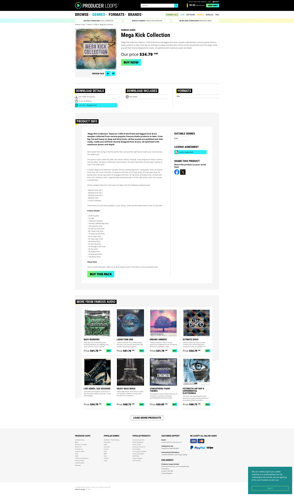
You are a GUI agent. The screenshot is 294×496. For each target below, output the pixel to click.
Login (209, 2)
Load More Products (147, 417)
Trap (105, 461)
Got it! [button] (270, 488)
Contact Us (78, 449)
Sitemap (78, 465)
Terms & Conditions (81, 458)
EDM (176, 138)
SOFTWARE (190, 15)
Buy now (131, 62)
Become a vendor (81, 444)
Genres (98, 14)
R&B (105, 454)
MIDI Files (136, 456)
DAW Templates (138, 442)
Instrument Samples (139, 451)
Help (198, 2)
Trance (106, 458)
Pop (105, 451)
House (106, 449)
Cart (213, 5)
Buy (108, 351)
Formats (116, 14)
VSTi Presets (137, 461)
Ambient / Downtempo (112, 440)
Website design (80, 489)
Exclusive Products (139, 447)
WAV (178, 96)
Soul (105, 456)
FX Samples (136, 449)
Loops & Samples (138, 454)
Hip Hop (107, 447)
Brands (134, 14)
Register (203, 2)
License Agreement (186, 152)
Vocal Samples (137, 458)
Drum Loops (137, 444)
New (182, 15)
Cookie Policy (79, 463)
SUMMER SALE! (172, 15)
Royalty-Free (92, 105)
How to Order (79, 451)
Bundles (209, 15)
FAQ (76, 454)
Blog (195, 2)
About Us (78, 447)
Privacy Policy (79, 461)
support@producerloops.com (171, 442)
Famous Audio (128, 30)
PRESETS (200, 15)
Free (217, 15)
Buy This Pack (101, 274)
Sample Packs (79, 440)
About (191, 2)
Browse (82, 14)
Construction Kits (138, 440)
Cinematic (107, 442)
